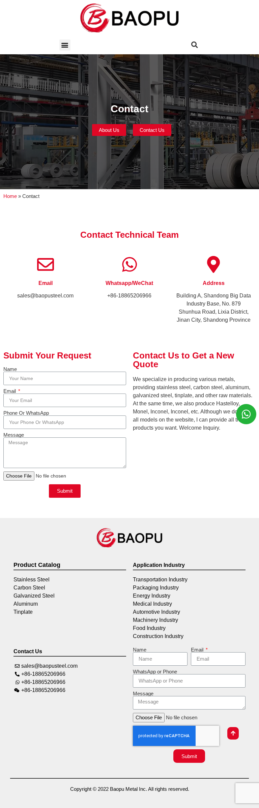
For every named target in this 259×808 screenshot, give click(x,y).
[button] (64, 45)
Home (10, 196)
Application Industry (159, 565)
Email (45, 283)
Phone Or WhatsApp (26, 412)
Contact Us (27, 651)
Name (10, 369)
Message (13, 434)
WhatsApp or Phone (155, 671)
